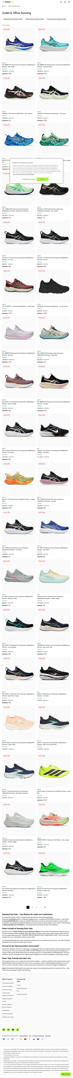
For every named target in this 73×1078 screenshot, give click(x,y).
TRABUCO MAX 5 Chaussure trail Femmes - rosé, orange (53, 840)
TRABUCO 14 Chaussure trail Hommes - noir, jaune (51, 113)
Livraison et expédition (7, 986)
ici (30, 173)
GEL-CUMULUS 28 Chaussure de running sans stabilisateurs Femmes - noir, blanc (15, 548)
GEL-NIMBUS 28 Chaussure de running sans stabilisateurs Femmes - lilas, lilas (18, 354)
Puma (57, 933)
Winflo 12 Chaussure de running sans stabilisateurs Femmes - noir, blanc (51, 695)
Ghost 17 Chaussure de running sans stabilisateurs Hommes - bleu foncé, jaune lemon (51, 743)
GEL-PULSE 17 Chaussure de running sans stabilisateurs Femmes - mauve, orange (18, 402)
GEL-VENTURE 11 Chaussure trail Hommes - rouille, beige (18, 306)
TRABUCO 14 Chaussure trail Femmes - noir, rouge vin (17, 113)
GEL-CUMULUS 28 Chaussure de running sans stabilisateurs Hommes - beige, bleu (50, 354)
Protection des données (38, 1035)
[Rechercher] (61, 2)
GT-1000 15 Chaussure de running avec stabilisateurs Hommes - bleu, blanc (52, 548)
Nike (30, 933)
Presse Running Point (22, 994)
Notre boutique (5, 1010)
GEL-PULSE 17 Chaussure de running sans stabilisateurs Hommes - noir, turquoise (18, 646)
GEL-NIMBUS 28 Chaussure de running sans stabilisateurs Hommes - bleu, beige (18, 65)
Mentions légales (24, 1035)
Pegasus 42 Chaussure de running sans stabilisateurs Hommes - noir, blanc (52, 451)
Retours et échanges (7, 989)
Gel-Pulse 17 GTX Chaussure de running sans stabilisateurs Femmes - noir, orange (50, 210)
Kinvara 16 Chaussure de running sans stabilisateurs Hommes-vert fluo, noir (52, 889)
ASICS (26, 933)
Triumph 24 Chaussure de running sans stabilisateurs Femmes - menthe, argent (17, 841)
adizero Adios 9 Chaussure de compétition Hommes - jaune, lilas (54, 792)
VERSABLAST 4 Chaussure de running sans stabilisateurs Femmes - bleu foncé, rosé (53, 646)
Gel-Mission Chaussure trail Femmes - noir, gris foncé (52, 306)
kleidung (15, 919)
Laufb (10, 919)
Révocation (48, 1035)
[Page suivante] (49, 907)
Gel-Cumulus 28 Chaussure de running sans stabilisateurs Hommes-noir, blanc (18, 889)
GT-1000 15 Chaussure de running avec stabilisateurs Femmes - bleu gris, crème (17, 597)
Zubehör (31, 919)
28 (45, 907)
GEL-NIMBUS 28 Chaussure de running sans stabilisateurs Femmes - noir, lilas (53, 402)
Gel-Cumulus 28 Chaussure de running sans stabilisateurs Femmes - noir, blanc (18, 451)
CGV (30, 1035)
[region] (36, 170)
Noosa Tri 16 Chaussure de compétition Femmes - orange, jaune (18, 500)
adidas (22, 933)
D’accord (42, 179)
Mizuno (34, 933)
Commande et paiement (8, 983)
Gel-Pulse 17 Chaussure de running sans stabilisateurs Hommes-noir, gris (52, 258)
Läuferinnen (35, 949)
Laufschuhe (49, 917)
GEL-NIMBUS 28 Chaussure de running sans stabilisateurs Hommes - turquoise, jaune (53, 65)
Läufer (28, 949)
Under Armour (46, 933)
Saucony (39, 933)
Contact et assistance (7, 1013)
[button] (3, 2)
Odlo (52, 933)
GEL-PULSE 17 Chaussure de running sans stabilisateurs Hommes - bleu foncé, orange (18, 695)
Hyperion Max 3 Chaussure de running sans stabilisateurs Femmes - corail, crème (18, 743)
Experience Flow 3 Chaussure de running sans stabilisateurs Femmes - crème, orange (50, 597)
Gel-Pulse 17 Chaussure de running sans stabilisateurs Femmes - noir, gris (17, 258)
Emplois (19, 985)
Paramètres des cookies (8, 1017)
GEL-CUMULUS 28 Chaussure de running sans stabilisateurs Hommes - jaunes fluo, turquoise (15, 210)
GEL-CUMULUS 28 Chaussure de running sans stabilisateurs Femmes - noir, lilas (50, 500)
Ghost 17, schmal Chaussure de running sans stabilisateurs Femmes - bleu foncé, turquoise (15, 792)
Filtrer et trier (66, 1074)
